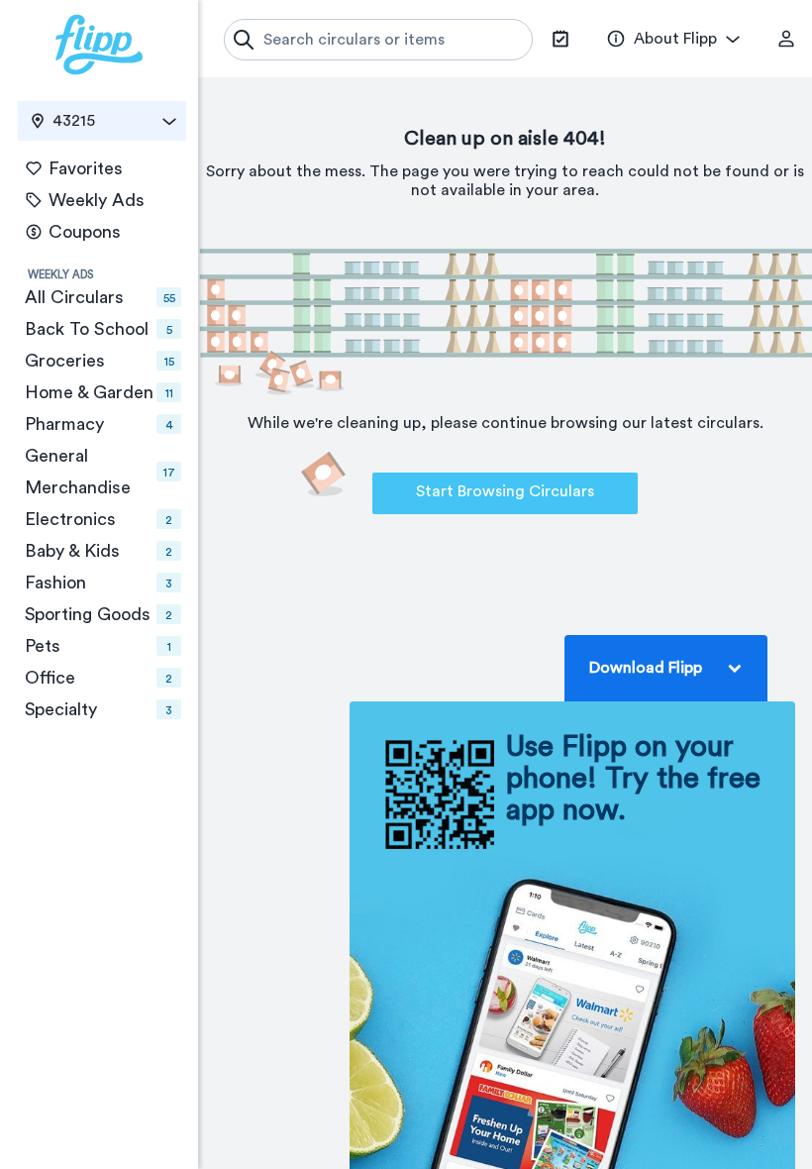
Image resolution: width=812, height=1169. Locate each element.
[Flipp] (99, 44)
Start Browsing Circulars (505, 491)
